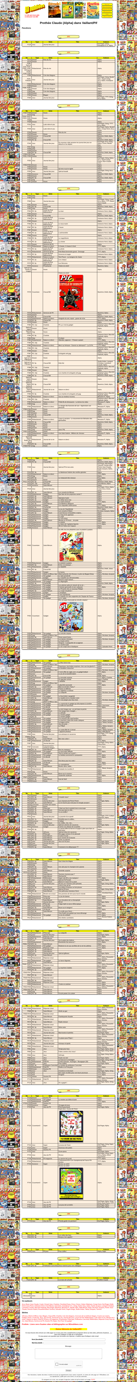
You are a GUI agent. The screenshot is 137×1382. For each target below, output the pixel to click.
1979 (68, 788)
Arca (23, 1304)
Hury (84, 1306)
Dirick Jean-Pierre (28, 1306)
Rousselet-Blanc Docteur (46, 1309)
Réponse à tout (104, 1319)
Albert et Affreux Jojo (35, 1316)
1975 (68, 105)
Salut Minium (29, 1321)
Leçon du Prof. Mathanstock (84, 1317)
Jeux (41, 1317)
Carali (41, 1304)
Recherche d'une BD (107, 9)
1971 (68, 36)
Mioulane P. (65, 1307)
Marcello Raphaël (40, 1307)
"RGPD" (93, 1379)
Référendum (94, 1319)
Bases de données (107, 7)
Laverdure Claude (28, 1307)
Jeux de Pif (47, 1317)
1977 (68, 453)
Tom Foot (61, 1321)
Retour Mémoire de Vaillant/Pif (68, 1329)
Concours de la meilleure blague (85, 1316)
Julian (88, 1306)
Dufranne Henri (40, 1306)
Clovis (78, 1304)
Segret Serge (70, 1309)
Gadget (24, 1317)
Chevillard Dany (65, 1304)
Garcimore (58, 1306)
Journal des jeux (68, 1317)
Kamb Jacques (96, 1306)
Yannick (98, 1309)
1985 (68, 1228)
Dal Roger (105, 1304)
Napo (90, 1307)
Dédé (111, 1304)
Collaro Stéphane (86, 1304)
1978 (68, 655)
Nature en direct (32, 1319)
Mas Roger (50, 1307)
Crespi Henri (97, 1304)
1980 (68, 854)
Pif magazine (53, 1319)
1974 (68, 52)
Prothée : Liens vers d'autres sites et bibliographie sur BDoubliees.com (52, 1324)
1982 (68, 1000)
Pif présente (63, 1319)
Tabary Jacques (90, 1309)
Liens (107, 14)
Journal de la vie (57, 1317)
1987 (68, 1244)
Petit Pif (40, 1319)
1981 (68, 925)
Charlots (56, 1304)
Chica (73, 1304)
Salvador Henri (60, 1309)
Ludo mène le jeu (100, 1317)
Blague (45, 1316)
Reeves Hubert (32, 1309)
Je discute (35, 1317)
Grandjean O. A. (67, 1306)
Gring (75, 1306)
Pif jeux (46, 1319)
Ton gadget (68, 1321)
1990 (68, 1272)
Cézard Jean (48, 1304)
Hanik (80, 1306)
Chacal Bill (51, 1316)
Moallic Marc (74, 1307)
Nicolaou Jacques (98, 1307)
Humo (29, 1317)
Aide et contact (107, 16)
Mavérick (58, 1307)
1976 (68, 188)
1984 (68, 1214)
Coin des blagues (68, 1316)
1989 (68, 1258)
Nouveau (107, 4)
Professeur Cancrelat (82, 1319)
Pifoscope (71, 1319)
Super (55, 1321)
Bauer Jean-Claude (32, 1304)
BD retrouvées (107, 11)
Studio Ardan (80, 1309)
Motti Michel (83, 1307)
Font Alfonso (49, 1306)
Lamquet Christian (108, 1306)
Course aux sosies (103, 1316)
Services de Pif (39, 1321)
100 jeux (25, 1316)
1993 (68, 1287)
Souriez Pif (48, 1321)
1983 (68, 1090)
